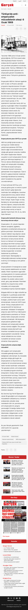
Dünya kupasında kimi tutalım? (11, 562)
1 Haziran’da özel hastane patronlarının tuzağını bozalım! (14, 587)
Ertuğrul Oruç (7, 578)
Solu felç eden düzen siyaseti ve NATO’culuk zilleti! (12, 559)
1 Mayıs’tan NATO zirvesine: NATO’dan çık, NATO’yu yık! (14, 574)
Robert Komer (14, 436)
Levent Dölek (7, 555)
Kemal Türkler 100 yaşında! (11, 549)
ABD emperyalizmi (20, 439)
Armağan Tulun (7, 565)
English (15, 1)
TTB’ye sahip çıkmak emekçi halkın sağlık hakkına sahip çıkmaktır (14, 584)
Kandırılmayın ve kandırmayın (11, 557)
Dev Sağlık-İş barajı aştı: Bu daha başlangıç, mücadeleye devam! (12, 581)
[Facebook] (8, 598)
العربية (20, 1)
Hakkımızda (10, 600)
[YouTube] (17, 598)
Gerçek (3, 25)
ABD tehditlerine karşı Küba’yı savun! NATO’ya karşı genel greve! (13, 571)
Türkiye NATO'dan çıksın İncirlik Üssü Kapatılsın (11, 443)
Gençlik (9, 9)
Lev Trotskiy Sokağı (9, 548)
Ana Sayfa (3, 9)
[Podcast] (19, 598)
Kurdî (24, 1)
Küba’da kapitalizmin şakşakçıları (12, 551)
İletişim (19, 600)
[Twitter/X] (11, 598)
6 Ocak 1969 (5, 436)
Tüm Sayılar (6, 536)
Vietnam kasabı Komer (7, 439)
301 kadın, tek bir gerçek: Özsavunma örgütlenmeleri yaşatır (13, 568)
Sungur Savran (7, 546)
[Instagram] (14, 598)
